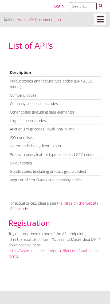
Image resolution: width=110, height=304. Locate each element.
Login (59, 6)
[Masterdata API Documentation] (32, 19)
